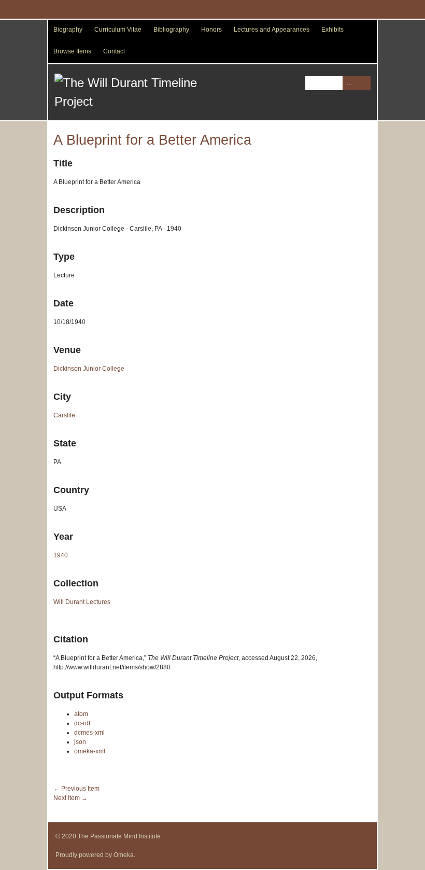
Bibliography (171, 29)
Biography (67, 29)
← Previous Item (76, 788)
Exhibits (332, 29)
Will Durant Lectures (81, 602)
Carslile (64, 415)
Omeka (124, 855)
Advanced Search (350, 83)
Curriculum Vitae (117, 29)
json (80, 742)
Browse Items (72, 51)
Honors (211, 29)
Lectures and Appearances (271, 29)
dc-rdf (82, 723)
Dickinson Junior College (88, 368)
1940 (60, 555)
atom (81, 714)
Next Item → (70, 798)
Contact (114, 51)
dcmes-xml (89, 732)
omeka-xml (89, 751)
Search (364, 83)
